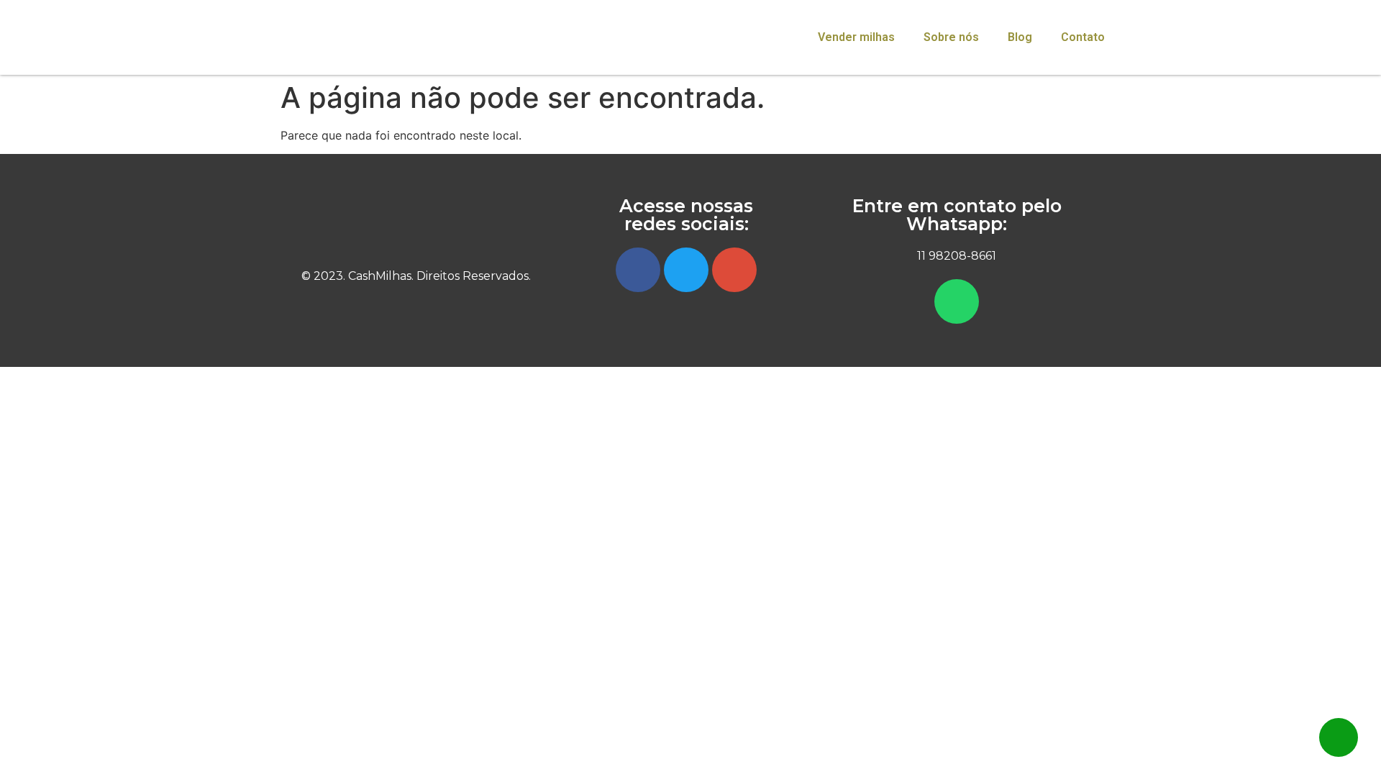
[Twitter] (686, 269)
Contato (1083, 37)
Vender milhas (856, 37)
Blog (1020, 37)
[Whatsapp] (956, 301)
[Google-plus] (734, 269)
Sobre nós (951, 37)
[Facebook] (638, 269)
